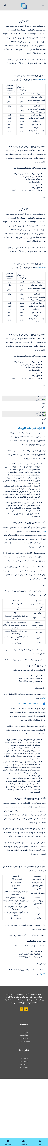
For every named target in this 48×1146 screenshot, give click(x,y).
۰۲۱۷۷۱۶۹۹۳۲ (24, 1064)
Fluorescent (40, 79)
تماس (43, 698)
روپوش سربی (24, 1032)
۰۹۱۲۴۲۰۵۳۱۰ (24, 1061)
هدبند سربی (24, 1038)
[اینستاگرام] (26, 1009)
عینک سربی (24, 1035)
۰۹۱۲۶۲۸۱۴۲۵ (24, 1058)
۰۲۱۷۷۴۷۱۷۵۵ (24, 1068)
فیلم (44, 531)
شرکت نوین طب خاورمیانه (30, 428)
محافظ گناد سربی (24, 1041)
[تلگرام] (21, 1009)
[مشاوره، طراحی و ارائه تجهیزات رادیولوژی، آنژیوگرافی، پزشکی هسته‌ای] (23, 6)
